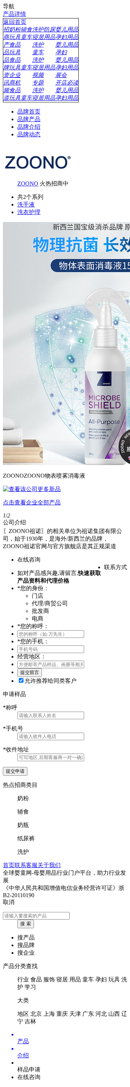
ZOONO (27, 183)
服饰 (49, 979)
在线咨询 (28, 1077)
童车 (88, 979)
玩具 (114, 979)
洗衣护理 (28, 212)
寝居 (62, 979)
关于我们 (49, 865)
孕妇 (101, 979)
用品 (75, 979)
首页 (8, 865)
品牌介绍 (28, 127)
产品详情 (14, 14)
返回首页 (14, 22)
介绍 (23, 1055)
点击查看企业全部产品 (32, 502)
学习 (30, 987)
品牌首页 (28, 111)
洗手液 (26, 204)
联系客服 (26, 865)
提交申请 (15, 771)
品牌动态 (28, 134)
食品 (36, 979)
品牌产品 (28, 119)
